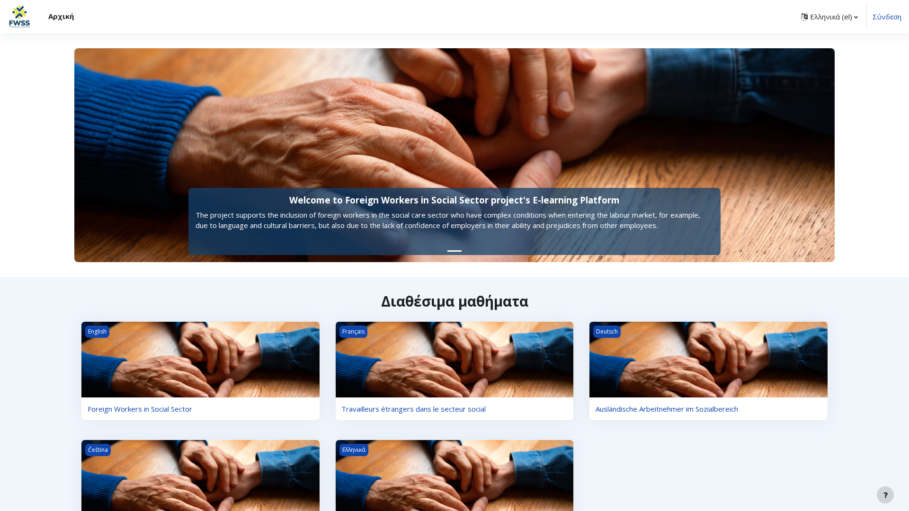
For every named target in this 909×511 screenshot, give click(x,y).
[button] (829, 16)
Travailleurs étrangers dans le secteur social (413, 409)
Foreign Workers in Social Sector (140, 409)
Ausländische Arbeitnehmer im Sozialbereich (667, 409)
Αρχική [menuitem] (61, 16)
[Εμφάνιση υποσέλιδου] (885, 494)
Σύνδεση (887, 16)
